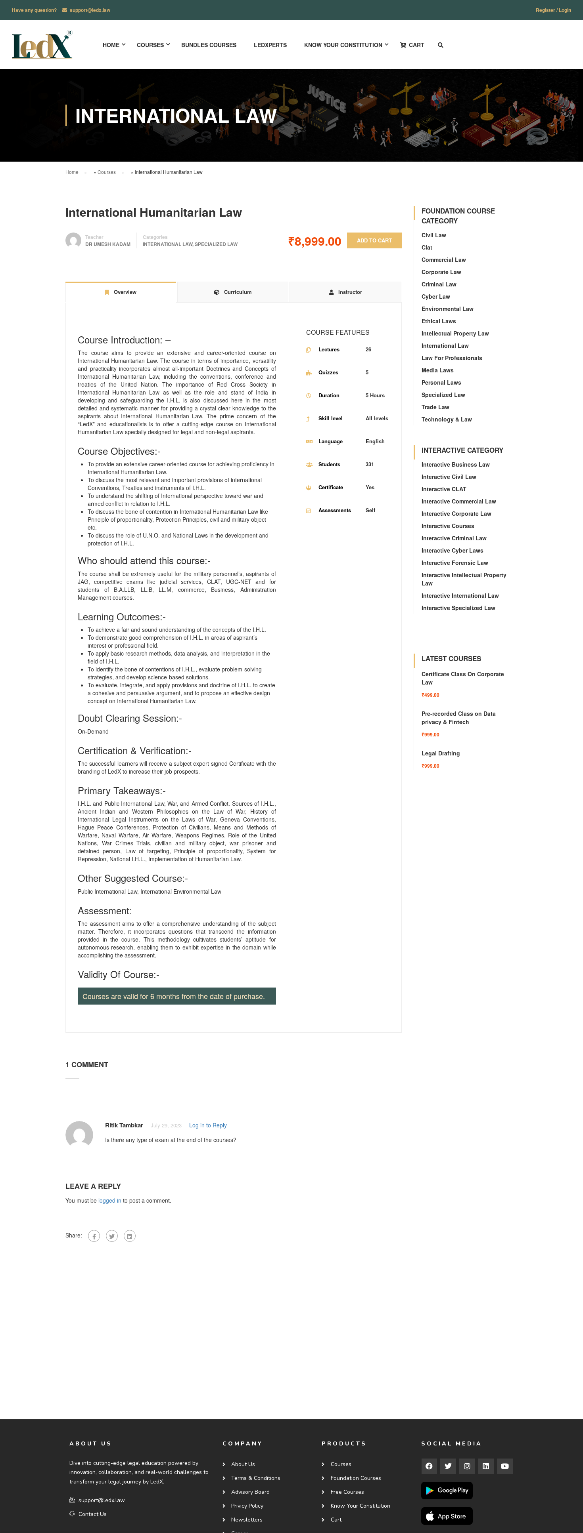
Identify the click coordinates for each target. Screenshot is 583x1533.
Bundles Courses (208, 45)
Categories (155, 236)
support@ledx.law (90, 9)
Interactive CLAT (444, 489)
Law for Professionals (452, 358)
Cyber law (436, 296)
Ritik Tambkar (124, 1125)
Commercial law (444, 259)
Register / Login (553, 9)
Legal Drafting (441, 753)
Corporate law (441, 272)
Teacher (94, 236)
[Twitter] (112, 1236)
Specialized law (216, 244)
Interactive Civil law (449, 476)
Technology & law (447, 419)
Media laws (438, 370)
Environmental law (448, 309)
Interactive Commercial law (459, 501)
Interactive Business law (456, 464)
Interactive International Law (460, 595)
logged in (109, 1200)
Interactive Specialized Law (458, 608)
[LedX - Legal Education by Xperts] (42, 48)
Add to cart (374, 240)
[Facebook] (94, 1236)
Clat (427, 247)
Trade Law (435, 407)
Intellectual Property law (455, 333)
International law (167, 244)
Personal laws (441, 382)
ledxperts (270, 45)
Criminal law (439, 284)
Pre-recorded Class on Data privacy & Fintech (459, 717)
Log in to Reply (208, 1125)
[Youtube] (505, 1466)
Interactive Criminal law (454, 538)
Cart (416, 45)
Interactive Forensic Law (455, 562)
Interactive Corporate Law (456, 513)
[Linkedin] (486, 1466)
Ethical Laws (439, 321)
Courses (150, 45)
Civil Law (434, 235)
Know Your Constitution (343, 45)
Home (111, 45)
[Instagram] (467, 1466)
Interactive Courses (448, 526)
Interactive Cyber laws (452, 550)
